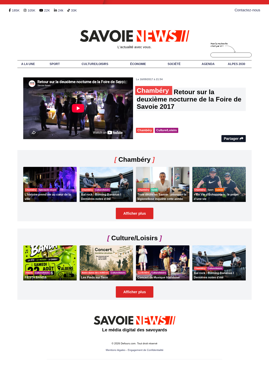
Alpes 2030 (236, 64)
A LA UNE (28, 64)
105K (31, 10)
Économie (138, 64)
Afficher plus (134, 213)
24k (60, 10)
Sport (55, 64)
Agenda (208, 64)
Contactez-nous (247, 10)
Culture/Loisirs (95, 64)
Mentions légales (115, 350)
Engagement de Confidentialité (145, 350)
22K (47, 10)
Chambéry (144, 130)
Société (174, 64)
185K (16, 10)
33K (74, 10)
